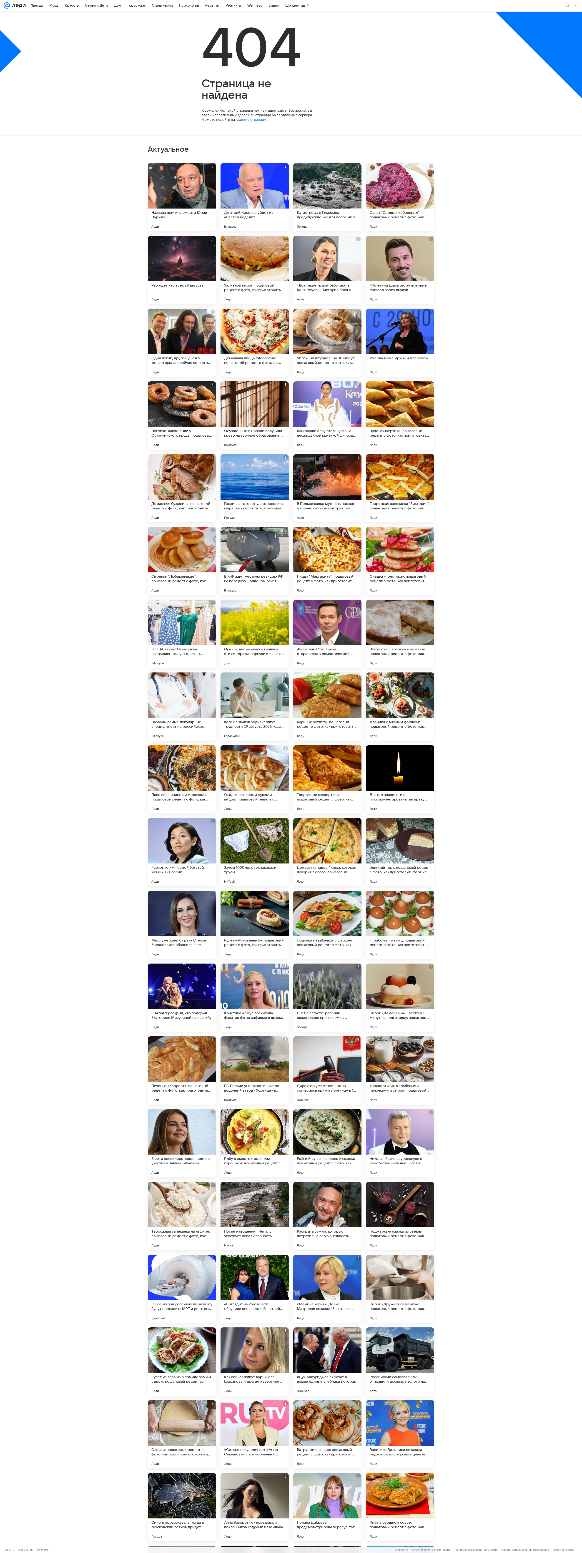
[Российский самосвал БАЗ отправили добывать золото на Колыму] (400, 1361)
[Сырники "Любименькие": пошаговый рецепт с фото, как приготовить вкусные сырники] (182, 561)
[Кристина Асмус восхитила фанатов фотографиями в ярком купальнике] (255, 998)
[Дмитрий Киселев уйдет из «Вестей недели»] (255, 197)
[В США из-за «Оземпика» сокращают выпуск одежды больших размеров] (182, 634)
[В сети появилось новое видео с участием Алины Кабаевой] (182, 1143)
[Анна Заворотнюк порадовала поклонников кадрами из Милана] (255, 1507)
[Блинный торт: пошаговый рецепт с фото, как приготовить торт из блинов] (400, 852)
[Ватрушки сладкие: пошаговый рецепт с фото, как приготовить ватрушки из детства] (327, 1434)
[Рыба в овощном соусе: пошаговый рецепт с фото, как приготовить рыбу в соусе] (400, 1507)
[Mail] (7, 5)
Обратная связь (563, 1549)
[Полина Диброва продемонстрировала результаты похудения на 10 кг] (327, 1507)
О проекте (401, 1549)
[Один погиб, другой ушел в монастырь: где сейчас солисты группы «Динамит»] (182, 343)
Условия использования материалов (524, 1549)
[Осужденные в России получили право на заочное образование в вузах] (255, 415)
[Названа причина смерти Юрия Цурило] (182, 197)
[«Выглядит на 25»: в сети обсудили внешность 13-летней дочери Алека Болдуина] (255, 1289)
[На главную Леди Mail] (18, 5)
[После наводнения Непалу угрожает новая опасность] (255, 1216)
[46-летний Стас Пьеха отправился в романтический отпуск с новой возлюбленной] (327, 634)
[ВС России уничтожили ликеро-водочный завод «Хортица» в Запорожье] (255, 1070)
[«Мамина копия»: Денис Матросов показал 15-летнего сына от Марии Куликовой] (327, 1289)
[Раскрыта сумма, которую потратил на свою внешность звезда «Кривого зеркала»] (327, 1216)
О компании (25, 1549)
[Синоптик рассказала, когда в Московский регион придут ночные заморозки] (182, 1507)
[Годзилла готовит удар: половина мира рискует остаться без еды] (255, 488)
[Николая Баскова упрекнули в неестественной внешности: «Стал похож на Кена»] (400, 1143)
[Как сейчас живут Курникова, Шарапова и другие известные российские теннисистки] (255, 1361)
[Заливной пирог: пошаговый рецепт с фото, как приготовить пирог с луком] (255, 270)
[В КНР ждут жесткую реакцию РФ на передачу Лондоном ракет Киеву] (255, 561)
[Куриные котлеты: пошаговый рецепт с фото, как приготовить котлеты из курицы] (327, 706)
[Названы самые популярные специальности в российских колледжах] (182, 706)
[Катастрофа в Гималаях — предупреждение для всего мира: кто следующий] (327, 197)
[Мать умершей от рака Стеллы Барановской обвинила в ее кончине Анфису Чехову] (182, 925)
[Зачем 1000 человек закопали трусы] (255, 852)
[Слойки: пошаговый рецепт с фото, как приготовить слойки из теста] (182, 1434)
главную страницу (251, 119)
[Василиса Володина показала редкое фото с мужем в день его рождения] (400, 1434)
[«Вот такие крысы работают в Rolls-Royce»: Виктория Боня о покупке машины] (327, 270)
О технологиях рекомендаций (431, 1549)
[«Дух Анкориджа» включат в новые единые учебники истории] (327, 1361)
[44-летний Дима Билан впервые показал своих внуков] (400, 270)
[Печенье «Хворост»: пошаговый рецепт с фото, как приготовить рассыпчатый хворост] (182, 1070)
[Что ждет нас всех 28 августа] (182, 270)
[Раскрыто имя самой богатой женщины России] (182, 852)
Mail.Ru (9, 1549)
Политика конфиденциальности (476, 1549)
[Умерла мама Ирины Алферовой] (400, 343)
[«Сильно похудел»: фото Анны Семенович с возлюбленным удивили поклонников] (255, 1434)
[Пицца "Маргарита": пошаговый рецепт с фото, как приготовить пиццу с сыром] (327, 561)
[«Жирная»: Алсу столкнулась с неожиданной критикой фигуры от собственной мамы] (327, 415)
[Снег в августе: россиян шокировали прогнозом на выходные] (327, 998)
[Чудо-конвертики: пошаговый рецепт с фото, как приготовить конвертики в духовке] (400, 415)
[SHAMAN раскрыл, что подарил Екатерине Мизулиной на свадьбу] (182, 998)
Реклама (43, 1549)
